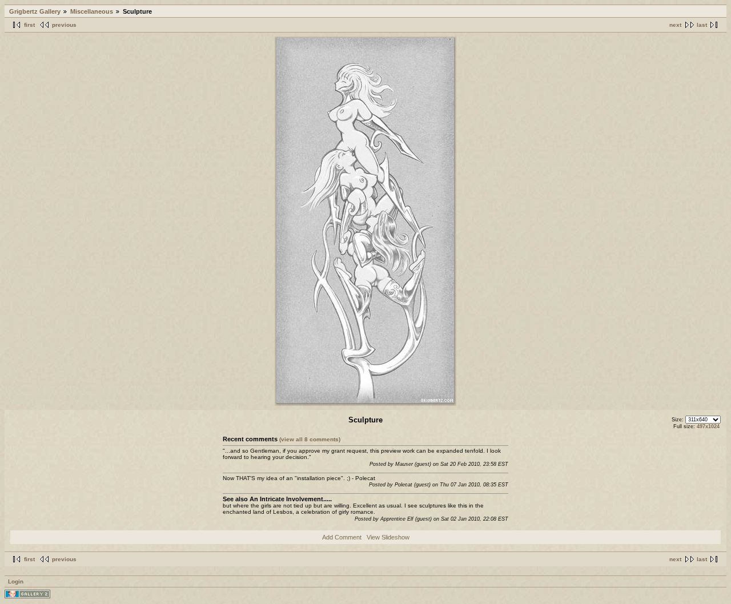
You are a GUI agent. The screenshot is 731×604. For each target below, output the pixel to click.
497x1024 (708, 426)
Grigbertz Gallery (35, 11)
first (29, 25)
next (675, 25)
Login (15, 581)
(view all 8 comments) (309, 439)
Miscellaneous (91, 11)
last (702, 25)
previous (64, 25)
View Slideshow (388, 537)
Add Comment (342, 537)
